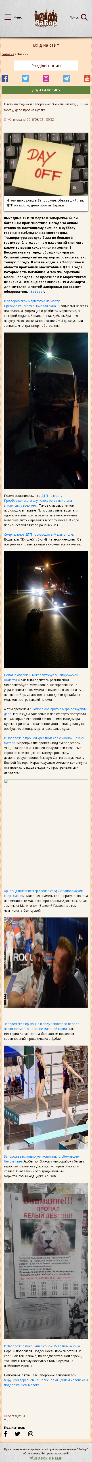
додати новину (46, 90)
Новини (23, 54)
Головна (8, 54)
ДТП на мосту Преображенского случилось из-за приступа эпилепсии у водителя (38, 500)
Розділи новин (46, 65)
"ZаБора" (36, 291)
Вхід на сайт (46, 45)
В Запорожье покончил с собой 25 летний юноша (42, 1346)
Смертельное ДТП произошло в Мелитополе (38, 534)
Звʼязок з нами (48, 1458)
